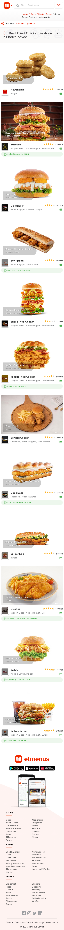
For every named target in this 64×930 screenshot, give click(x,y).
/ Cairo (33, 14)
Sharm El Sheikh (13, 828)
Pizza (8, 887)
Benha (9, 840)
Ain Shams (11, 860)
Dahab (35, 834)
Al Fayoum (11, 837)
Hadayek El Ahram (15, 863)
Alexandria (37, 820)
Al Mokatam (37, 863)
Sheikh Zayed (13, 852)
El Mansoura (12, 826)
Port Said (36, 828)
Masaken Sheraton (15, 866)
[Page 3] (57, 83)
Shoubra (36, 860)
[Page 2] (56, 83)
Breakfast (11, 884)
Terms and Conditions (25, 922)
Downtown (11, 858)
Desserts (36, 887)
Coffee (9, 889)
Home (25, 14)
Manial (9, 872)
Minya (35, 837)
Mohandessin (38, 852)
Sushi (8, 892)
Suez (8, 834)
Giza (34, 866)
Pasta (9, 898)
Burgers (36, 884)
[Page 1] (55, 83)
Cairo (8, 820)
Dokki (8, 855)
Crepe (9, 904)
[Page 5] (60, 83)
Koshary (36, 889)
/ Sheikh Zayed (45, 14)
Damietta (11, 831)
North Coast (12, 823)
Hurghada (37, 823)
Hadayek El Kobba (41, 869)
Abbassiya (11, 869)
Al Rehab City (39, 858)
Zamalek (36, 855)
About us (10, 922)
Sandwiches (12, 895)
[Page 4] (60, 725)
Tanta (35, 826)
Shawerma (11, 901)
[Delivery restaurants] (4, 32)
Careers (47, 922)
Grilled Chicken (39, 898)
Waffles (35, 901)
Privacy (39, 922)
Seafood (36, 895)
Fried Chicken (38, 892)
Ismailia (35, 831)
